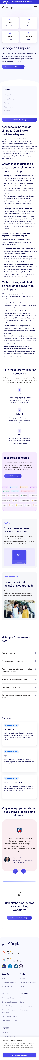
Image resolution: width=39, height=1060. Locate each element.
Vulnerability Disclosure (9, 982)
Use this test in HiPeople (13, 67)
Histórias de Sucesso (26, 1006)
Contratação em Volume (9, 1016)
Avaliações (23, 978)
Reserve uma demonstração (19, 918)
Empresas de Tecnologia (9, 1002)
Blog (21, 998)
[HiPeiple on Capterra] (12, 960)
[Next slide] (23, 871)
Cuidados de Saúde (8, 998)
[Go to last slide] (15, 871)
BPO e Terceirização (8, 1006)
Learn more (16, 1050)
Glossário (23, 1002)
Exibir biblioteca (13, 476)
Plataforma (23, 986)
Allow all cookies (19, 1055)
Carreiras (5, 1032)
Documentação (24, 1010)
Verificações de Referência (28, 982)
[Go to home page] (10, 944)
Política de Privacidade (9, 1036)
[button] (35, 7)
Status (4, 978)
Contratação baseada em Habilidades (9, 1011)
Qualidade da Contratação (10, 1020)
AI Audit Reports (7, 986)
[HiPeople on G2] (10, 952)
